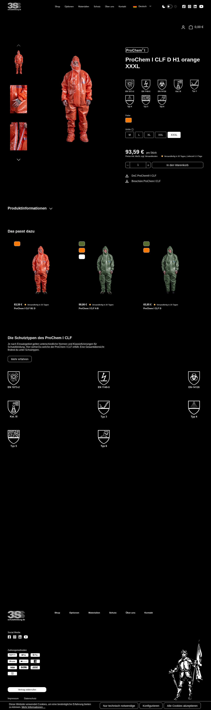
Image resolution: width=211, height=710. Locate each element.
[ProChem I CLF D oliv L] (170, 270)
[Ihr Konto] (183, 27)
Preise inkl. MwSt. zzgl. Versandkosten (141, 156)
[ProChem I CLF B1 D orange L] (41, 270)
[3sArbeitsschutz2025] (14, 9)
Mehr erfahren (19, 359)
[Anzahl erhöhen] (148, 165)
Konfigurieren (151, 705)
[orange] (128, 120)
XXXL (174, 135)
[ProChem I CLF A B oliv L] (105, 270)
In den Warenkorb (177, 165)
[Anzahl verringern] (127, 165)
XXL (160, 135)
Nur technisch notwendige (119, 705)
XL (149, 135)
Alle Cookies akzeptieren (182, 705)
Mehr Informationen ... (33, 707)
